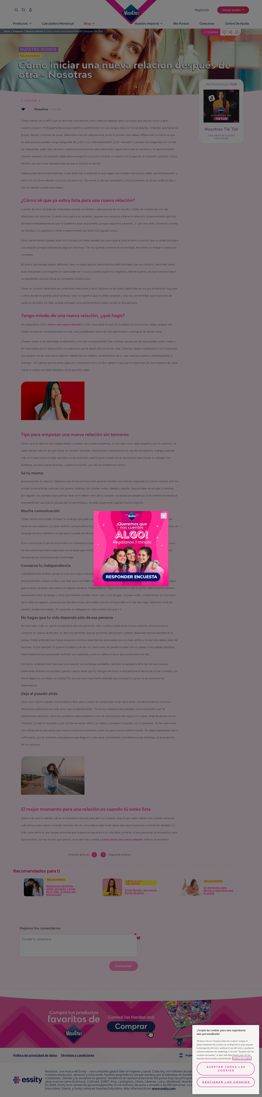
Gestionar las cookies (226, 1082)
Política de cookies (242, 1058)
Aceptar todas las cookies (226, 1068)
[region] (225, 1059)
